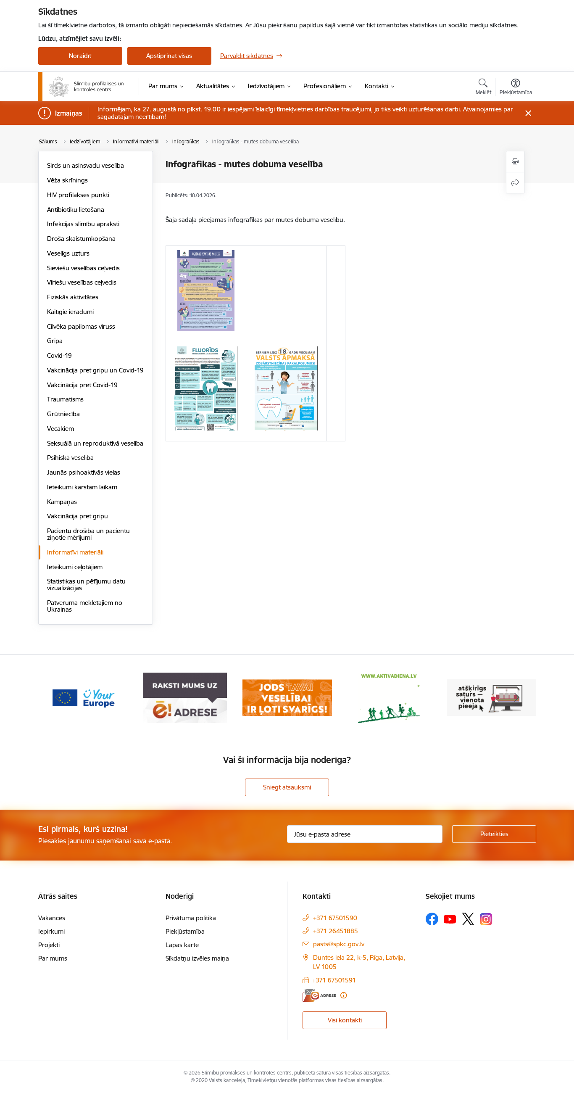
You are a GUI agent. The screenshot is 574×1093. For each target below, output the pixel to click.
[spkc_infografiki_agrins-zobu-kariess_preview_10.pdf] (205, 294)
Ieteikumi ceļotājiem (75, 567)
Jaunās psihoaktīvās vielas (83, 472)
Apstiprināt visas (169, 56)
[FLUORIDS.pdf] (205, 391)
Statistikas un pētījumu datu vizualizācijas (86, 584)
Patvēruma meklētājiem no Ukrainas (84, 606)
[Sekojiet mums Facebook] (432, 919)
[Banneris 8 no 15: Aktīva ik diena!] (389, 697)
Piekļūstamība (185, 931)
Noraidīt (80, 56)
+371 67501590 (335, 918)
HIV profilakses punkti (78, 195)
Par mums (52, 958)
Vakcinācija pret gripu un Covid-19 (95, 370)
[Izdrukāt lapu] (515, 161)
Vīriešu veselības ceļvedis (81, 282)
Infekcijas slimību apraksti (83, 224)
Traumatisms (65, 399)
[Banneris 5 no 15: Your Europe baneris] (83, 697)
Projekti (49, 945)
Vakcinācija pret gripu (77, 516)
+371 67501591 (334, 980)
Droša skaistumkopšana (81, 239)
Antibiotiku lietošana (75, 210)
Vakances (51, 918)
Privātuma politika (191, 918)
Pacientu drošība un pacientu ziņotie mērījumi (88, 534)
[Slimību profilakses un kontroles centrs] (86, 87)
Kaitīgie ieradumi (70, 312)
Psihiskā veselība (70, 458)
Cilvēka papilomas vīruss (81, 326)
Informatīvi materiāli (75, 552)
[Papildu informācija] (343, 995)
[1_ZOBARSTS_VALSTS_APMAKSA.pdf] (286, 391)
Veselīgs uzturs (68, 253)
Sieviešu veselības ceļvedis (83, 268)
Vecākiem (60, 429)
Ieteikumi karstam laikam (82, 487)
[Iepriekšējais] (57, 698)
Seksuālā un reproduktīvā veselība (95, 443)
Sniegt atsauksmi (287, 787)
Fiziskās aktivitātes (72, 297)
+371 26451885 (335, 931)
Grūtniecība (63, 414)
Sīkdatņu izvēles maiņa (197, 958)
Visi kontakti (345, 1020)
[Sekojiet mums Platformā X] (468, 919)
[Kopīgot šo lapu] (515, 182)
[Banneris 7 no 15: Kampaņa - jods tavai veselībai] (287, 697)
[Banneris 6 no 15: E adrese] (185, 697)
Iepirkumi (51, 931)
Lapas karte (182, 945)
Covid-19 (59, 355)
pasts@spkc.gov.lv (338, 944)
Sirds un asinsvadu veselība (85, 165)
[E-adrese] (319, 995)
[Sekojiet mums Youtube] (450, 918)
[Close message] (528, 113)
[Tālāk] (516, 698)
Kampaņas (62, 502)
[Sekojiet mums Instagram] (486, 919)
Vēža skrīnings (67, 180)
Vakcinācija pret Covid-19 (82, 385)
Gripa (55, 341)
